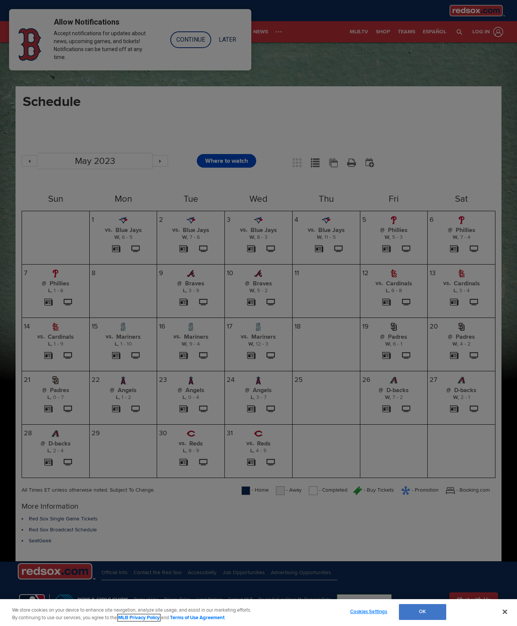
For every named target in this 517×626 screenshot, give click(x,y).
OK (422, 612)
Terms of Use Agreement (197, 618)
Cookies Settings (368, 612)
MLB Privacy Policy (139, 618)
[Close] (505, 611)
